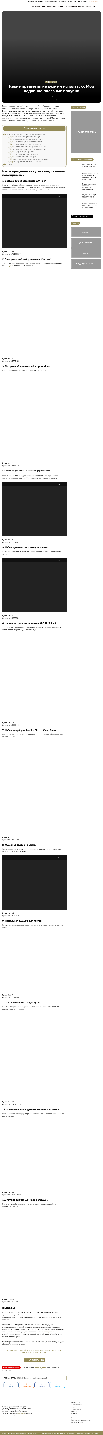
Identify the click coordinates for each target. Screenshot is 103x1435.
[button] (98, 6)
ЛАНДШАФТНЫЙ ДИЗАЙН (75, 6)
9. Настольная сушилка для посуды (23, 154)
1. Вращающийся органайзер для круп (24, 137)
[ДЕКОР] (86, 253)
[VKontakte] (4, 1418)
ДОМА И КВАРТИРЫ (49, 6)
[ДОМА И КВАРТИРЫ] (86, 243)
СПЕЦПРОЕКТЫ (72, 1)
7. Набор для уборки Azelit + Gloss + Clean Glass (27, 149)
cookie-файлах (21, 1413)
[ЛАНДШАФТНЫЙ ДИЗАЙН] (86, 264)
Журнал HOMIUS (82, 1)
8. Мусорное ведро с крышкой (21, 152)
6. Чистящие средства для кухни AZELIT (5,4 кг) (27, 147)
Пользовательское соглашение (81, 1418)
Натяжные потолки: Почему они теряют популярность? (89, 205)
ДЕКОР (60, 6)
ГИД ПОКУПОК (39, 1)
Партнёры (74, 1411)
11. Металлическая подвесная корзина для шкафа (29, 159)
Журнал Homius (76, 1409)
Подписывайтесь (11, 1368)
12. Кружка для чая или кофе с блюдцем (25, 162)
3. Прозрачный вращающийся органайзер (25, 142)
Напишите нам (75, 1402)
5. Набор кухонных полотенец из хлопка (25, 144)
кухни (10, 266)
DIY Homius (62, 1)
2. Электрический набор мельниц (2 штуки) (26, 139)
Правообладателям (77, 1422)
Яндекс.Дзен (40, 1368)
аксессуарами (48, 1332)
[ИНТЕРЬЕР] (86, 232)
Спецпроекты (75, 1407)
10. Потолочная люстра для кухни (22, 157)
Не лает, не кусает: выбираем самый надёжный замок (89, 196)
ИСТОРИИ (31, 1)
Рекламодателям (76, 1405)
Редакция (74, 1413)
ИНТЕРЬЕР (36, 6)
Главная (46, 96)
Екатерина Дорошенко (56, 100)
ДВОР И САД (90, 6)
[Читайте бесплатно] (86, 132)
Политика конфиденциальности (81, 1420)
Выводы (8, 164)
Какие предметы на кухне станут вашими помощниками (24, 134)
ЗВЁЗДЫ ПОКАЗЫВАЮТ (51, 1)
